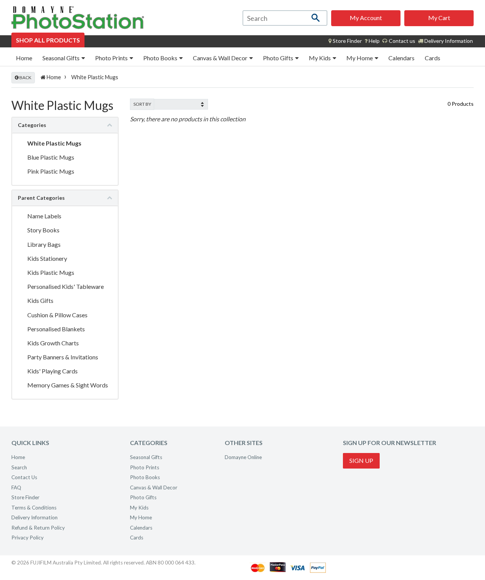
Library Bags (44, 244)
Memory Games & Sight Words (67, 385)
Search (19, 467)
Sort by (142, 104)
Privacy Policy (27, 538)
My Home (360, 57)
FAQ (16, 487)
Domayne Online (243, 457)
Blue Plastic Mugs (50, 157)
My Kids (320, 57)
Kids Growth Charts (53, 342)
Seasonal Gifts (61, 57)
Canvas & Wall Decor (221, 57)
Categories (32, 125)
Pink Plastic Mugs (50, 171)
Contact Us (24, 477)
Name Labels (44, 215)
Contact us (401, 41)
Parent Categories (41, 197)
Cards (432, 57)
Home (24, 57)
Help (374, 41)
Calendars (401, 57)
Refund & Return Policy (38, 528)
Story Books (43, 230)
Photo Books (160, 57)
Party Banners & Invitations (62, 357)
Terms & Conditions (33, 508)
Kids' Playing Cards (52, 371)
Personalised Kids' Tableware (65, 286)
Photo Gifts (278, 57)
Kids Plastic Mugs (50, 272)
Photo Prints (112, 57)
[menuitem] (345, 41)
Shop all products (48, 40)
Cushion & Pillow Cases (57, 314)
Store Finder (25, 497)
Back (25, 77)
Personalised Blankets (56, 328)
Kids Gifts (40, 300)
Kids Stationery (47, 258)
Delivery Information (448, 41)
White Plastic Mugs (54, 143)
